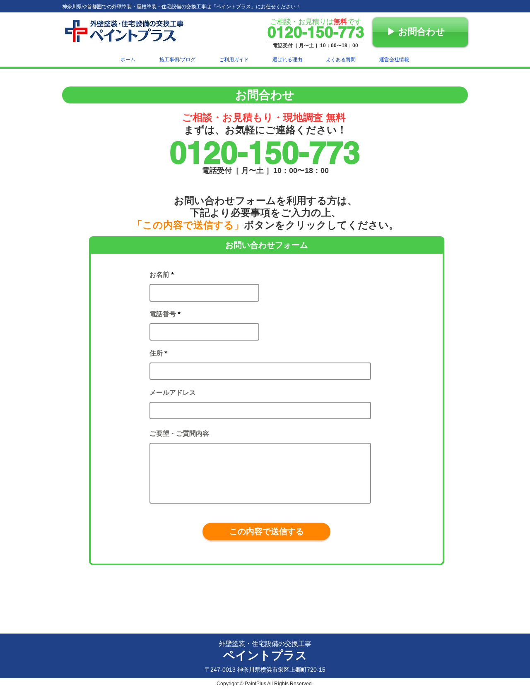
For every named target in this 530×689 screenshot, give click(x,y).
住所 (156, 353)
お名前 (159, 274)
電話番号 (162, 314)
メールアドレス (172, 392)
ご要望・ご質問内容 (179, 433)
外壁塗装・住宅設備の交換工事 (265, 643)
